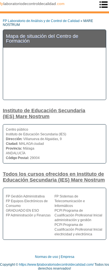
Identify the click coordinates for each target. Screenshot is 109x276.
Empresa (67, 257)
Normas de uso (46, 257)
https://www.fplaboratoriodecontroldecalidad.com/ (56, 265)
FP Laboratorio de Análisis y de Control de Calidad (41, 21)
